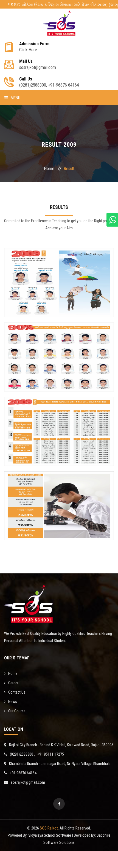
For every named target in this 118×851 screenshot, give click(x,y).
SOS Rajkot (49, 828)
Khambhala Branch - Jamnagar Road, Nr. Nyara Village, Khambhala (60, 763)
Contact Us (17, 692)
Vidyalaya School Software (49, 835)
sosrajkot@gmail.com (28, 782)
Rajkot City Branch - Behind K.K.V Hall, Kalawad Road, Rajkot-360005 (61, 745)
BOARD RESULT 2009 (59, 272)
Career (13, 683)
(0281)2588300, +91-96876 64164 (49, 82)
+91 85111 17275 (50, 754)
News (12, 701)
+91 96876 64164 (23, 773)
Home (49, 168)
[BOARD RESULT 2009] (59, 301)
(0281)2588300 (21, 754)
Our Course (17, 711)
